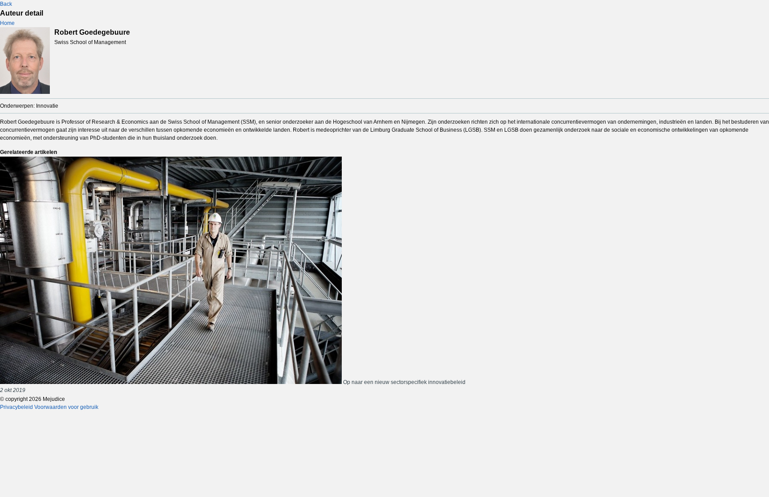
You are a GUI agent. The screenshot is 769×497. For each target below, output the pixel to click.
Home (7, 23)
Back (6, 4)
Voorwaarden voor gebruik (66, 407)
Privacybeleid (16, 407)
